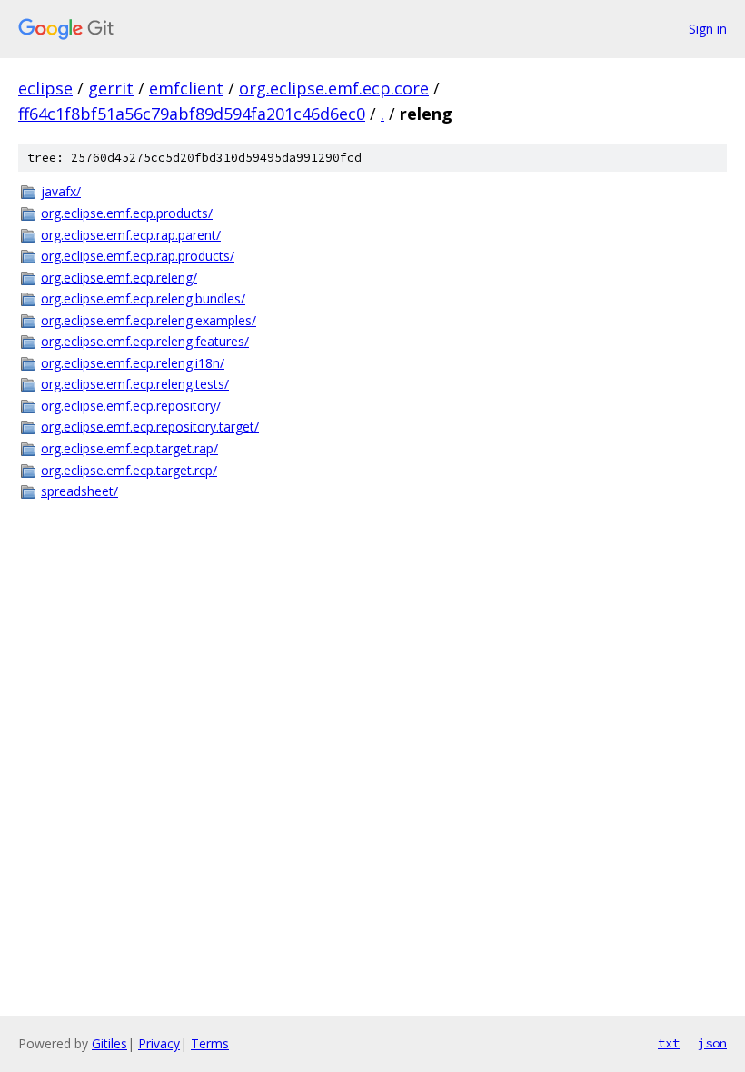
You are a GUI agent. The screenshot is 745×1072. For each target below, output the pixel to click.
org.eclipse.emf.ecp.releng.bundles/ (143, 298)
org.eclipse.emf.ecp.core (334, 88)
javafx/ (61, 191)
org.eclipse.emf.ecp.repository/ (131, 405)
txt (669, 1043)
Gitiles (109, 1043)
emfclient (186, 88)
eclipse (45, 88)
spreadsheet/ (79, 491)
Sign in (708, 28)
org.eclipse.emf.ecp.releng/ (119, 277)
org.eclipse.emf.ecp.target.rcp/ (129, 470)
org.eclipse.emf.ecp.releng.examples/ (148, 320)
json (712, 1043)
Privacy (159, 1043)
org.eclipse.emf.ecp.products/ (127, 213)
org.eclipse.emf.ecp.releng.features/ (145, 341)
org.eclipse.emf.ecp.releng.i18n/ (132, 363)
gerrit (111, 88)
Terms (210, 1043)
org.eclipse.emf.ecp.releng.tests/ (135, 383)
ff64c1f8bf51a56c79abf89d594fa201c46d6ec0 (191, 113)
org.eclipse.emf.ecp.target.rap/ (129, 448)
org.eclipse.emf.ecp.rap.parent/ (131, 234)
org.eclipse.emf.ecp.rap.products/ (137, 255)
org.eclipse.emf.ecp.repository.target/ (150, 426)
